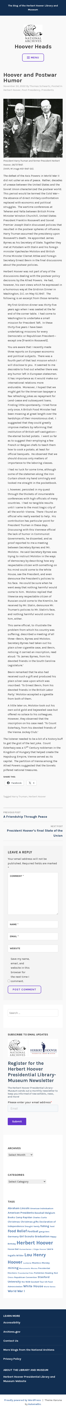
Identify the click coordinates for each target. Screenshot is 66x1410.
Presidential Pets (25, 1273)
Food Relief (17, 1231)
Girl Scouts (26, 1236)
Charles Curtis (40, 1217)
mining (13, 1268)
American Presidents (21, 1212)
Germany (13, 1236)
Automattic (34, 1404)
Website (15, 948)
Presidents (47, 90)
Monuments (24, 1268)
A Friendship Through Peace (25, 815)
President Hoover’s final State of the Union (35, 831)
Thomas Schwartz (40, 86)
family (36, 1226)
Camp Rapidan (24, 1217)
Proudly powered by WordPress (22, 1400)
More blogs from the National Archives (28, 1349)
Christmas (14, 1221)
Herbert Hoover (12, 90)
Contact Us (10, 1340)
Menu (35, 57)
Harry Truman (19, 796)
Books (11, 1217)
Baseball (39, 1213)
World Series (49, 1286)
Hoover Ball (13, 1249)
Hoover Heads (33, 46)
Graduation (42, 1236)
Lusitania (27, 1263)
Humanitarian (25, 1249)
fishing (44, 1226)
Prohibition (39, 1273)
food (52, 1226)
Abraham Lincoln (19, 1208)
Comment (17, 876)
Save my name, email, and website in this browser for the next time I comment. (20, 970)
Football (32, 1231)
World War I (16, 1291)
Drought (29, 1226)
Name (14, 924)
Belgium (50, 1212)
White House (33, 1286)
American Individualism (41, 1208)
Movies (34, 1268)
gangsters (44, 1231)
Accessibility (11, 1322)
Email (14, 936)
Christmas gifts (30, 1221)
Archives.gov (11, 1331)
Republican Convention (25, 1277)
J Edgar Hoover (39, 1249)
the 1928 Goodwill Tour (32, 1282)
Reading (49, 1273)
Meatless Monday (41, 1263)
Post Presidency (31, 90)
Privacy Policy (12, 1358)
